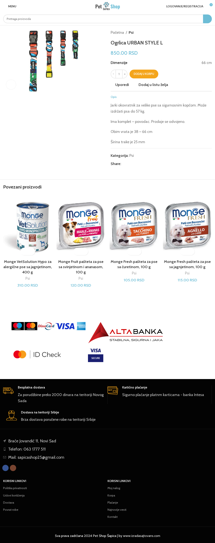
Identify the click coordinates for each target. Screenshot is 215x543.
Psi (131, 32)
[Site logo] (107, 6)
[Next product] (210, 32)
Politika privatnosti (15, 488)
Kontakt (113, 517)
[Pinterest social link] (133, 164)
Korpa (111, 495)
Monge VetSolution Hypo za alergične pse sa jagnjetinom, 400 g (27, 266)
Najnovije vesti (117, 510)
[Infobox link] (53, 394)
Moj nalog (114, 488)
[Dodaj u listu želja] (31, 251)
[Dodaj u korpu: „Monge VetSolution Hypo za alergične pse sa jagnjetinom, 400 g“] (24, 251)
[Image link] (125, 332)
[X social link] (128, 164)
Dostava (8, 502)
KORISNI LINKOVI (14, 481)
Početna (117, 32)
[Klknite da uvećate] (11, 84)
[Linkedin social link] (138, 164)
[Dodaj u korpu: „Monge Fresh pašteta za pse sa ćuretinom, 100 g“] (130, 251)
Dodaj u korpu (144, 73)
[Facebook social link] (123, 164)
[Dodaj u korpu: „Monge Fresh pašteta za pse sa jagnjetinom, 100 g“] (183, 251)
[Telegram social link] (142, 164)
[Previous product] (201, 32)
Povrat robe (10, 510)
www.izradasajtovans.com (141, 536)
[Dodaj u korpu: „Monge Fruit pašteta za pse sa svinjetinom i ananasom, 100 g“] (77, 251)
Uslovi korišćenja (14, 495)
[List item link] (107, 449)
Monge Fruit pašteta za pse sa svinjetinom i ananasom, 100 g (81, 266)
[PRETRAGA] (207, 18)
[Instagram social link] (13, 468)
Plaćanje (113, 502)
